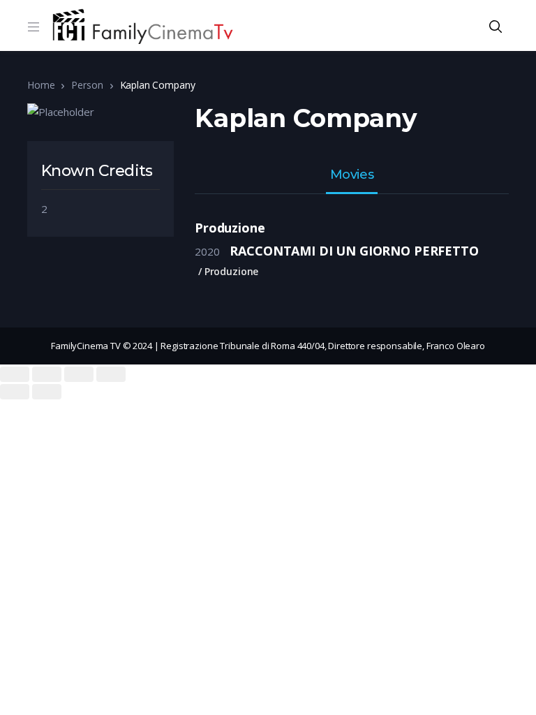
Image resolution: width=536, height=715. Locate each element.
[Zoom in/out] (111, 374)
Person (87, 84)
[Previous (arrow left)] (14, 391)
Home (40, 84)
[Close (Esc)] (14, 374)
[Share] (46, 374)
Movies (351, 175)
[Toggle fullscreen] (79, 374)
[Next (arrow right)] (46, 391)
